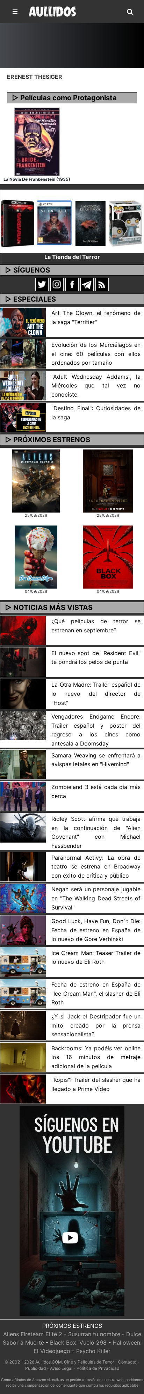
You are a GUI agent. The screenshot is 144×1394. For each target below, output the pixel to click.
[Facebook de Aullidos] (72, 284)
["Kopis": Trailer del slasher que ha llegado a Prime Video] (23, 1088)
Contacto (127, 1362)
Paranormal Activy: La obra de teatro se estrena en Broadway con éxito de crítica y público (96, 866)
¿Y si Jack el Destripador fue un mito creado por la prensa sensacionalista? (96, 1025)
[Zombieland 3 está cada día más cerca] (23, 795)
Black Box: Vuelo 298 (78, 1342)
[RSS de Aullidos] (102, 284)
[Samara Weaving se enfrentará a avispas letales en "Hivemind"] (23, 763)
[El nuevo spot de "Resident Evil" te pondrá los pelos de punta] (23, 661)
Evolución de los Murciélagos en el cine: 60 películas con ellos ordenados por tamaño (96, 353)
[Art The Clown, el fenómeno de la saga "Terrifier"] (23, 321)
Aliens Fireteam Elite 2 (32, 1334)
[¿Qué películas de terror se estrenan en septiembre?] (23, 629)
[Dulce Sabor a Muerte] (36, 556)
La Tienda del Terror (72, 256)
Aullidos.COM (48, 1362)
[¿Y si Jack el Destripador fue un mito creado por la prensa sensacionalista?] (23, 1024)
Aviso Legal (61, 1368)
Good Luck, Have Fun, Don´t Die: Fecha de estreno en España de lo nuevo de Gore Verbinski (96, 930)
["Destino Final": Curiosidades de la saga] (23, 416)
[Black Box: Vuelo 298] (108, 556)
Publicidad (35, 1368)
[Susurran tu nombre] (108, 480)
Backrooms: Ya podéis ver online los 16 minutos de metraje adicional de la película (96, 1057)
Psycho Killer (93, 1350)
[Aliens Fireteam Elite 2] (36, 480)
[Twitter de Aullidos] (42, 284)
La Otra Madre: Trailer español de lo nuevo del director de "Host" (96, 693)
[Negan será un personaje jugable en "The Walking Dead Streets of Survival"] (23, 897)
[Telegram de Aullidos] (87, 284)
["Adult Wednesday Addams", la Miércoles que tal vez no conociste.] (23, 385)
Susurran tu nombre (94, 1334)
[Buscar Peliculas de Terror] (130, 12)
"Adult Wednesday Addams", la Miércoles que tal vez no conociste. (96, 385)
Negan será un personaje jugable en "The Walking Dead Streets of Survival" (96, 898)
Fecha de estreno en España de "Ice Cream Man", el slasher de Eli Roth (96, 993)
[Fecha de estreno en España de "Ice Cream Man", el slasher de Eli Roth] (23, 993)
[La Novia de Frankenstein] (37, 141)
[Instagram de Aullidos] (57, 284)
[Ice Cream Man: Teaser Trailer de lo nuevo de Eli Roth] (23, 961)
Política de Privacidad (98, 1368)
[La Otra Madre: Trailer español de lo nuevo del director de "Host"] (23, 693)
